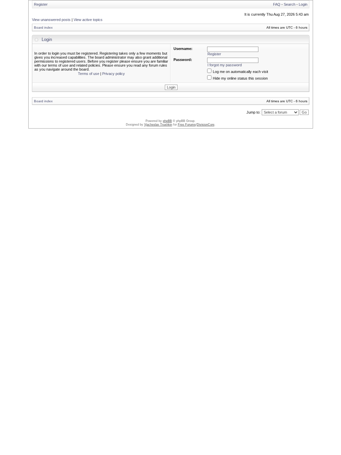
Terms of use (88, 74)
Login (303, 4)
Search (289, 4)
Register (41, 4)
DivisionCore (205, 124)
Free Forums (187, 124)
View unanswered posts (51, 20)
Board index (43, 27)
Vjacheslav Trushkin (158, 124)
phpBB (167, 121)
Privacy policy (113, 74)
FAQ (276, 4)
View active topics (88, 20)
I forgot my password (224, 65)
